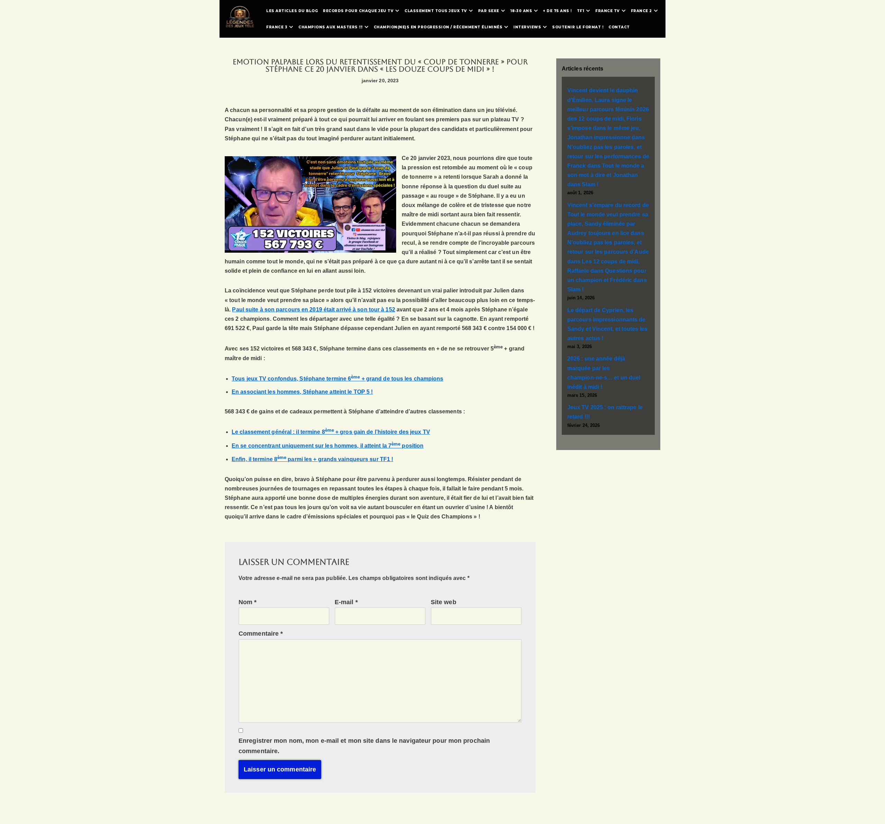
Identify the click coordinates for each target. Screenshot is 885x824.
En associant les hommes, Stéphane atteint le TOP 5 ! (302, 392)
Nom (248, 602)
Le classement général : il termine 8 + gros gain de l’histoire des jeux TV (331, 432)
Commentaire (261, 633)
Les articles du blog (292, 11)
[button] (397, 11)
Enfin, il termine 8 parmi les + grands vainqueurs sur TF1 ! (312, 459)
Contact (619, 27)
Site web (443, 602)
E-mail (346, 602)
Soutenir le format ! (577, 27)
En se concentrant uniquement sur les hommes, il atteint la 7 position (327, 446)
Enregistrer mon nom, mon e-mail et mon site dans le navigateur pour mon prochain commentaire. (364, 746)
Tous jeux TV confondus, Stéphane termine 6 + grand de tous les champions (338, 379)
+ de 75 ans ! (557, 11)
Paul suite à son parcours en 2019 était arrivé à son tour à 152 (313, 309)
